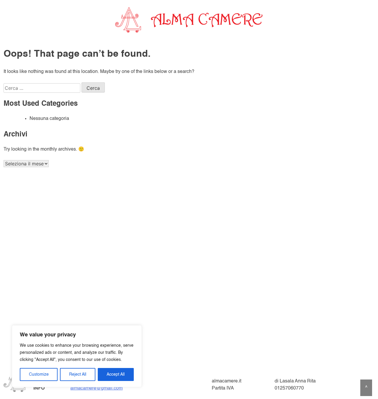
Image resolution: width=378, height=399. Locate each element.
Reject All (77, 374)
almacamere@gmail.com (96, 388)
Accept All (116, 374)
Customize (39, 374)
